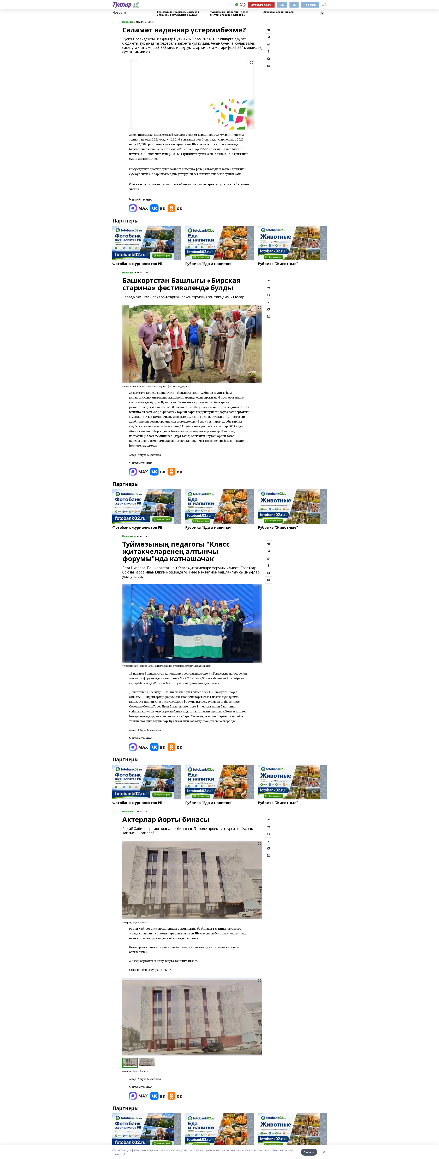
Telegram (310, 4)
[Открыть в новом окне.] (138, 208)
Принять (309, 1152)
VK (294, 4)
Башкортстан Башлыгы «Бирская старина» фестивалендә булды (178, 13)
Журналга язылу (261, 4)
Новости (119, 12)
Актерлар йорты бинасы (278, 12)
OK (282, 4)
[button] (258, 1017)
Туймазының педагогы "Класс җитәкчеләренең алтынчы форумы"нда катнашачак (229, 13)
